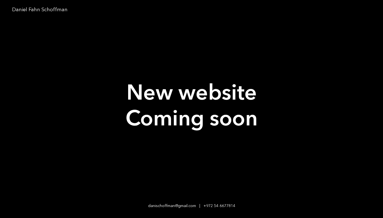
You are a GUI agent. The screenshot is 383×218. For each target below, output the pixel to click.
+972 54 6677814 (219, 206)
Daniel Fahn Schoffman (40, 9)
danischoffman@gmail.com (172, 206)
